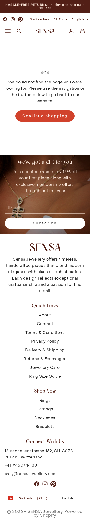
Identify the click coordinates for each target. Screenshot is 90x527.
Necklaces (45, 417)
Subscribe (45, 223)
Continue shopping (45, 115)
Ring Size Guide (45, 376)
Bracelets (45, 426)
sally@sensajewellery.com (31, 473)
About (45, 315)
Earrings (45, 409)
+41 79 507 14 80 (21, 465)
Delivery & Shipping (45, 349)
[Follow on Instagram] (12, 19)
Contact (45, 323)
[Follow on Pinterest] (20, 19)
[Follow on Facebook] (5, 19)
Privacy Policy (45, 341)
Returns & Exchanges (45, 358)
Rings (45, 400)
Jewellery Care (45, 367)
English (77, 19)
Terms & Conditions (45, 332)
